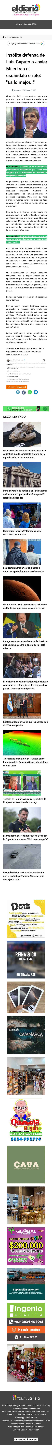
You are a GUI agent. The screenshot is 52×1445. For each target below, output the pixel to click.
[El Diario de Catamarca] (26, 9)
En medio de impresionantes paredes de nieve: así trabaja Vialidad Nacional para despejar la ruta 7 (23, 876)
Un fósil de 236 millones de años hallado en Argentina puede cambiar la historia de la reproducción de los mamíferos (25, 454)
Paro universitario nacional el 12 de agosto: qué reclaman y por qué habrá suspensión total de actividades (25, 494)
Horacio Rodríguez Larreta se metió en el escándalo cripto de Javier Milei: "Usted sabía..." (26, 239)
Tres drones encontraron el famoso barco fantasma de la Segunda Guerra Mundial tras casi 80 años (25, 762)
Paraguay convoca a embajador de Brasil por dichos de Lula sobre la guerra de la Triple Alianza (25, 645)
